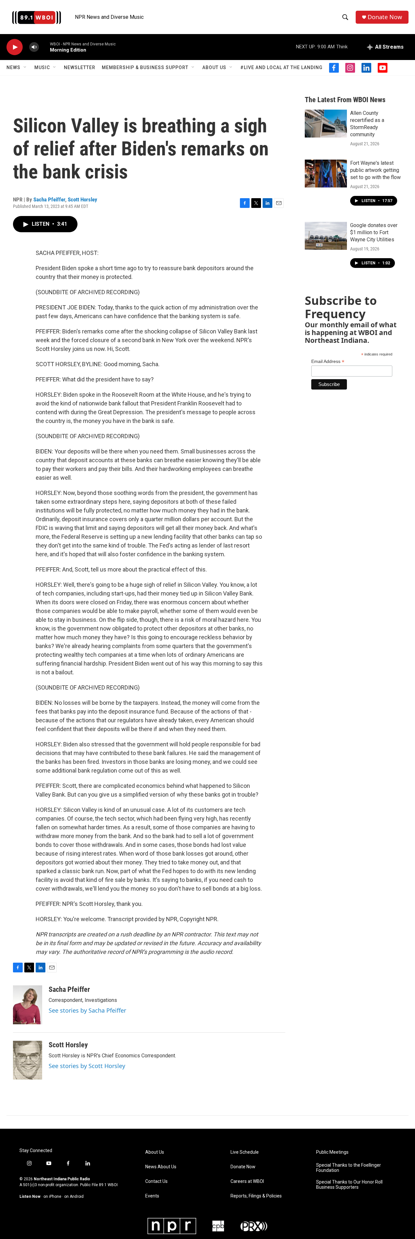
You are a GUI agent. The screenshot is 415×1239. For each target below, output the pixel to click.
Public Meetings (332, 1152)
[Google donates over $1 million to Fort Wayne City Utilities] (326, 236)
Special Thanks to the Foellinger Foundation (348, 1168)
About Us (214, 67)
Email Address (327, 361)
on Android (74, 1196)
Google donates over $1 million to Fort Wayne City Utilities (373, 232)
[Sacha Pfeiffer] (27, 1004)
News (13, 67)
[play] (14, 47)
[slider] (44, 46)
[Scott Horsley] (27, 1060)
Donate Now (385, 17)
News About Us (160, 1166)
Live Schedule (245, 1152)
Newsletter (79, 67)
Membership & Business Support (145, 67)
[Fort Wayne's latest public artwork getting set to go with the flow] (326, 173)
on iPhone (52, 1196)
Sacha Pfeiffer (49, 199)
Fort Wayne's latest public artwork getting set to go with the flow (375, 170)
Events (152, 1196)
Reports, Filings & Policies (256, 1196)
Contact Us (156, 1181)
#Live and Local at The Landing (281, 67)
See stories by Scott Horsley (87, 1066)
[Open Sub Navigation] (25, 67)
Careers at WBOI (247, 1181)
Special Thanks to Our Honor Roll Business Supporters (349, 1185)
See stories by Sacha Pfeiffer (87, 1010)
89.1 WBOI (108, 1185)
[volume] (34, 47)
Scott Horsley (82, 199)
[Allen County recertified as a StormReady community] (326, 124)
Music (42, 67)
